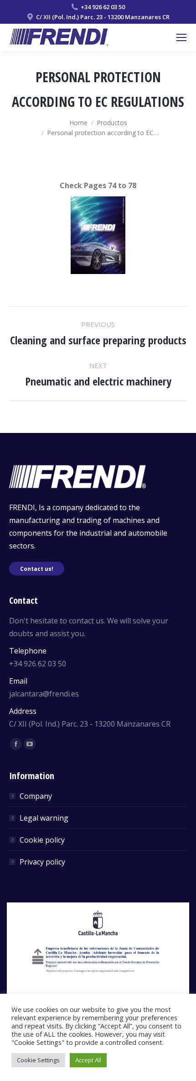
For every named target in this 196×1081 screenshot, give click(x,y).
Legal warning (44, 818)
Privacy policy (42, 862)
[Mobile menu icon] (181, 37)
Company (36, 796)
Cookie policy (42, 840)
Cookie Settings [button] (38, 1060)
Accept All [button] (88, 1060)
